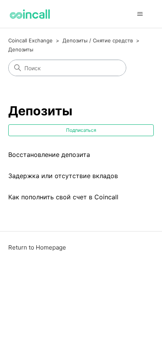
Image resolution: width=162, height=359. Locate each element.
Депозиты (20, 49)
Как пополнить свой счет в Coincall (63, 197)
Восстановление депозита (49, 155)
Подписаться (81, 130)
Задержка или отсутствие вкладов (63, 176)
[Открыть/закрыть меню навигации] (140, 14)
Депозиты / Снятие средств (98, 40)
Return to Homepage (37, 247)
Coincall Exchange (30, 40)
